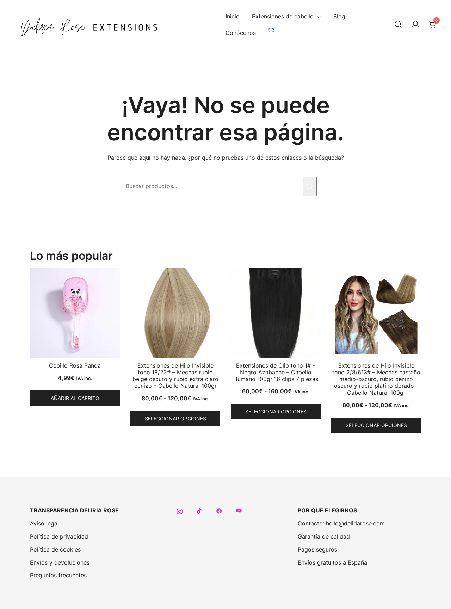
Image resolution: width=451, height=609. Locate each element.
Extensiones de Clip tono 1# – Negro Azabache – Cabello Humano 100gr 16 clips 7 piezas (275, 372)
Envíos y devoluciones (59, 562)
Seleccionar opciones (175, 419)
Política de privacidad (59, 536)
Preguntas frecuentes (58, 575)
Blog (339, 16)
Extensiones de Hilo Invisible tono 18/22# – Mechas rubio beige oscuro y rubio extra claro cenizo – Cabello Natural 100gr (175, 375)
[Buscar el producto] (310, 186)
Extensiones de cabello (283, 16)
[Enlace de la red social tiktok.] (199, 510)
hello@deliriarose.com (355, 523)
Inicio (233, 16)
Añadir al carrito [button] (75, 398)
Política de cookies (55, 549)
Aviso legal (44, 523)
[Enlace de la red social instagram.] (180, 510)
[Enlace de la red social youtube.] (239, 510)
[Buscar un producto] (398, 25)
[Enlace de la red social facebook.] (219, 510)
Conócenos (241, 32)
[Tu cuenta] (415, 24)
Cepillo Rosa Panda (75, 365)
